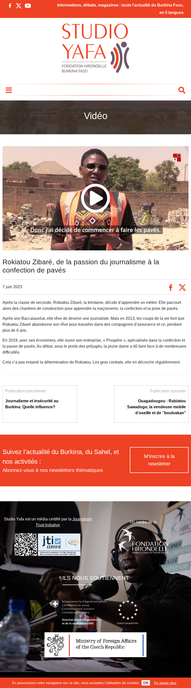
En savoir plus (165, 683)
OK (145, 683)
